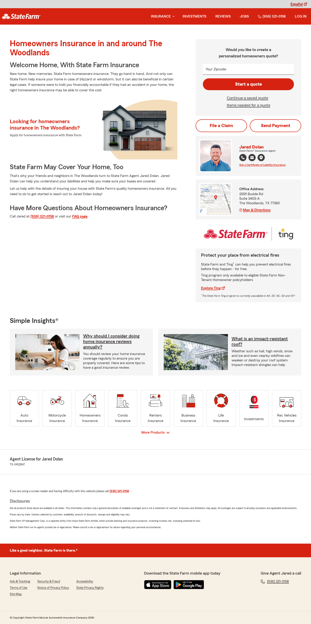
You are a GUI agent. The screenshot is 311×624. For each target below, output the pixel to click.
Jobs (244, 16)
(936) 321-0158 (274, 16)
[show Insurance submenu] (172, 16)
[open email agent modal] (252, 158)
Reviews (223, 16)
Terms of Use (18, 587)
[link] (21, 16)
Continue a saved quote (247, 98)
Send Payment (275, 125)
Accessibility (84, 581)
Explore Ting (211, 288)
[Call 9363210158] (243, 157)
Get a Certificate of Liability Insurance (262, 165)
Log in (300, 16)
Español (297, 4)
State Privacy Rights (90, 587)
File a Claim (221, 125)
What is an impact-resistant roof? (260, 342)
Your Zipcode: (216, 69)
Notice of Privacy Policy (53, 587)
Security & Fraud (48, 581)
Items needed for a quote (248, 105)
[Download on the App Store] (157, 584)
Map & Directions (256, 210)
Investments (194, 16)
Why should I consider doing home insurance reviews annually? (111, 341)
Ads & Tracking (20, 581)
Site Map (16, 594)
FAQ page (79, 216)
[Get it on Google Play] (188, 584)
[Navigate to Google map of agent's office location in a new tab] (261, 157)
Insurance (161, 16)
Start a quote (248, 84)
